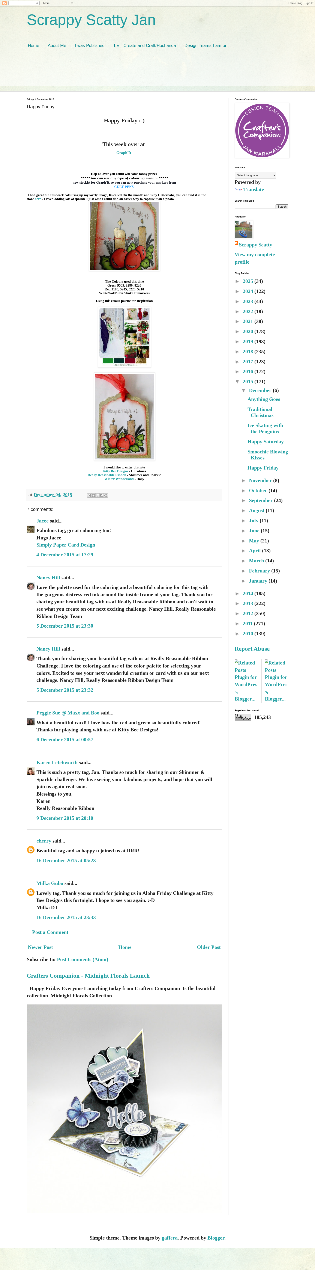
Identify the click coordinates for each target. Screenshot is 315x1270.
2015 (248, 381)
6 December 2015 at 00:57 (64, 739)
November (261, 480)
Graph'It (124, 153)
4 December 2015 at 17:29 (64, 554)
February (260, 571)
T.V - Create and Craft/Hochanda (144, 45)
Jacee (42, 521)
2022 (248, 311)
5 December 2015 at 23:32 (64, 690)
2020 (248, 331)
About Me (57, 45)
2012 (248, 613)
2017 (248, 361)
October (258, 490)
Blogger (215, 1238)
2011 (248, 623)
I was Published (90, 45)
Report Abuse (252, 648)
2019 (248, 341)
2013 (248, 603)
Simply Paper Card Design (65, 545)
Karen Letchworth (57, 762)
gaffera (170, 1238)
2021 (248, 321)
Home (33, 45)
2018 (248, 351)
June (255, 530)
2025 (248, 281)
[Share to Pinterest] (106, 495)
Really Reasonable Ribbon (107, 475)
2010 (248, 633)
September (261, 500)
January (258, 581)
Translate (253, 189)
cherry (43, 841)
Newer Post (40, 947)
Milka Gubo (49, 883)
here (38, 199)
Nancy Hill (48, 577)
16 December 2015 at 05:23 (66, 860)
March (257, 560)
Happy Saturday (266, 441)
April (255, 550)
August (257, 510)
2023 (248, 301)
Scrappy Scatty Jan (91, 19)
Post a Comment (50, 932)
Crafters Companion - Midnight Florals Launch (88, 975)
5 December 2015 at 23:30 (64, 626)
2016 (248, 371)
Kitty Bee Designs (115, 471)
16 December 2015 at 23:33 (66, 917)
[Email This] (89, 495)
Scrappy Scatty (255, 245)
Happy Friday (263, 468)
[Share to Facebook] (101, 495)
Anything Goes (264, 399)
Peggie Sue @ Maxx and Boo (67, 713)
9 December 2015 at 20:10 (64, 818)
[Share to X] (97, 495)
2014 (248, 593)
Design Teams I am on (205, 45)
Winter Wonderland (119, 479)
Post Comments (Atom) (82, 959)
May (254, 541)
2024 (248, 291)
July (254, 520)
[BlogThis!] (93, 495)
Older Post (209, 947)
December (261, 390)
